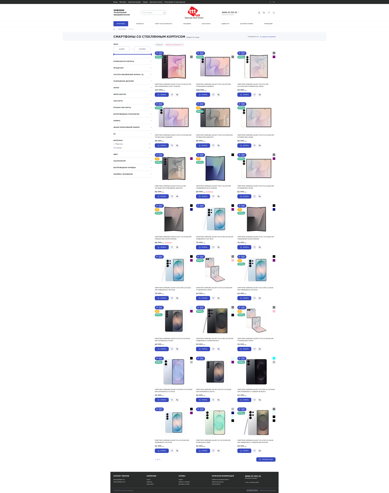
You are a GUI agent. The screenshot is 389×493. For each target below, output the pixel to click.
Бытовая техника (246, 24)
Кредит (145, 2)
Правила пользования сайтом (220, 476)
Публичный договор (217, 478)
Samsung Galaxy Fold (119, 478)
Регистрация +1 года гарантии (175, 2)
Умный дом (268, 24)
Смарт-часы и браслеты (163, 24)
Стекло (119, 148)
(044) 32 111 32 (229, 12)
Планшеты (140, 24)
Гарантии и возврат (134, 2)
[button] (174, 66)
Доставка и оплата (156, 2)
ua (274, 2)
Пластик (119, 144)
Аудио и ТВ (225, 24)
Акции (115, 2)
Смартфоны (120, 24)
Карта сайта (150, 481)
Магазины (122, 2)
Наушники (187, 24)
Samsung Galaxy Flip (119, 476)
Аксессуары (206, 24)
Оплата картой (216, 481)
